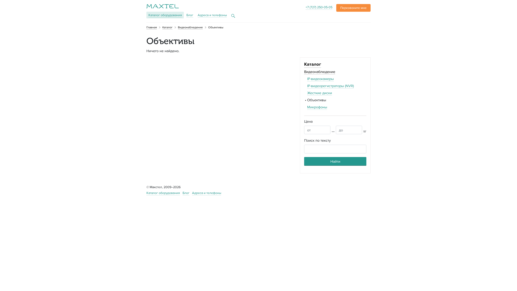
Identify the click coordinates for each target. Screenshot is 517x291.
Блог (189, 15)
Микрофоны (317, 107)
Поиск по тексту (317, 140)
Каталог (165, 15)
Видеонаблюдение (319, 71)
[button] (353, 8)
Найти (335, 161)
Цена (308, 121)
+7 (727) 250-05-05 (319, 7)
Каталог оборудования (163, 193)
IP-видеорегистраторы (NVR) (330, 85)
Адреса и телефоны (212, 15)
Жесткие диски (319, 92)
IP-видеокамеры (320, 78)
